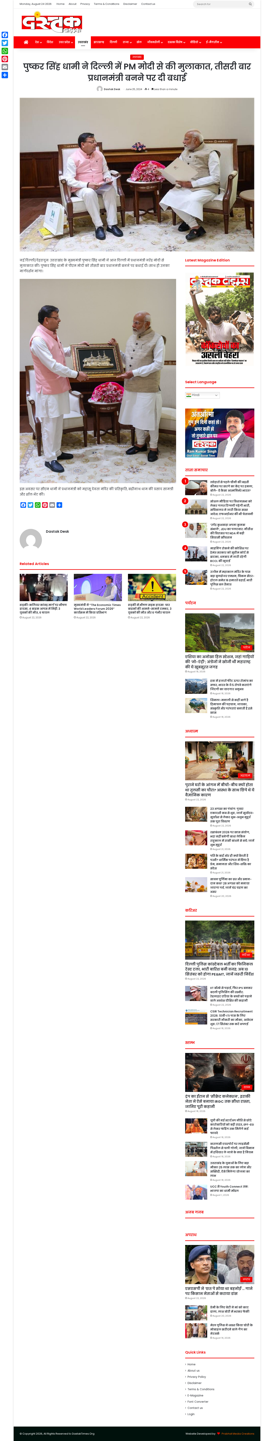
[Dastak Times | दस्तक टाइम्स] (52, 22)
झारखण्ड (99, 42)
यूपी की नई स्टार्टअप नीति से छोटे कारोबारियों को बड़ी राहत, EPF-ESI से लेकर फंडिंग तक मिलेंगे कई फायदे (232, 1126)
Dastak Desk (112, 89)
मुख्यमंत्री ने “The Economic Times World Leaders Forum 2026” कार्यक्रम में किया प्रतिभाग (97, 609)
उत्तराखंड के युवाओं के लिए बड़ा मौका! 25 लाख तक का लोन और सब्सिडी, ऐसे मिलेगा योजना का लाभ (230, 1169)
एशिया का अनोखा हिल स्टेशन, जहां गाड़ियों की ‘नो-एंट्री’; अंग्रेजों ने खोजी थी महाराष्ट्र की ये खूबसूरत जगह (219, 661)
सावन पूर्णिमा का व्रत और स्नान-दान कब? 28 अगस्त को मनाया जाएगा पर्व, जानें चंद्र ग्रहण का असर (231, 885)
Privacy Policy (197, 1377)
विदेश (50, 42)
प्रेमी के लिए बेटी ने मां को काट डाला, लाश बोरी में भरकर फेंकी (229, 1309)
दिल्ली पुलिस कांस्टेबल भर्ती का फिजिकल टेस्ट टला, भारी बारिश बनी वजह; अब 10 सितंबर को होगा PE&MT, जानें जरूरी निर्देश (219, 969)
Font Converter (198, 1402)
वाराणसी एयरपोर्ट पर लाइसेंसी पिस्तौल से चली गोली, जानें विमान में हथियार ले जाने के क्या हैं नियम (232, 1148)
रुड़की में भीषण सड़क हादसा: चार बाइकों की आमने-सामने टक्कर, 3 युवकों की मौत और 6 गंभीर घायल (150, 609)
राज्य (126, 42)
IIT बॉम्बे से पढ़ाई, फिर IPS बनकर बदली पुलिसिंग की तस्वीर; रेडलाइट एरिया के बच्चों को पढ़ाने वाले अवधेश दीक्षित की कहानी (231, 994)
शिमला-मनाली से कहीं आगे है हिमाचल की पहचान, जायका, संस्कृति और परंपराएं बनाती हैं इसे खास (231, 706)
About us (194, 1371)
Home (61, 4)
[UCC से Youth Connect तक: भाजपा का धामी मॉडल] (196, 1192)
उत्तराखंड (83, 42)
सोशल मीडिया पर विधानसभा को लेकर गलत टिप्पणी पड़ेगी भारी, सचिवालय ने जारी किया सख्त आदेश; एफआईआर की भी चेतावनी (231, 507)
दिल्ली (113, 42)
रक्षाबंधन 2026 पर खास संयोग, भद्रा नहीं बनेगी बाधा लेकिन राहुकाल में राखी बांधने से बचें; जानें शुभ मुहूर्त (232, 838)
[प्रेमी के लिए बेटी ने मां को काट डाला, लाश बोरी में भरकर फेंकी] (196, 1312)
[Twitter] (5, 43)
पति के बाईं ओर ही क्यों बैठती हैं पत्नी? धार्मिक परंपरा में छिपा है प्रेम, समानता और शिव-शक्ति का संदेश (230, 862)
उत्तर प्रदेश (64, 42)
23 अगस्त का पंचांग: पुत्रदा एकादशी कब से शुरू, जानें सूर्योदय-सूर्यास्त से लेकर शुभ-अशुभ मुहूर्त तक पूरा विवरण (232, 815)
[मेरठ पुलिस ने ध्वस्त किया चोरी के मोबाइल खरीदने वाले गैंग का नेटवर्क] (196, 1330)
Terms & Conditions (106, 4)
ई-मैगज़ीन (212, 42)
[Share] (5, 75)
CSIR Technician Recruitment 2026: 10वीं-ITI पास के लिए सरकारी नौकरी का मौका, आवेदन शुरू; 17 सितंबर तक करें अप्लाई (231, 1017)
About (72, 4)
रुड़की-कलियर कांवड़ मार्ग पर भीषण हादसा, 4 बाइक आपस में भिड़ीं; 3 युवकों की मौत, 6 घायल (43, 609)
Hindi (195, 395)
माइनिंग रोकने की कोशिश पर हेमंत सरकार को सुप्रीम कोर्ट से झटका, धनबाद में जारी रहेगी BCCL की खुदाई (229, 554)
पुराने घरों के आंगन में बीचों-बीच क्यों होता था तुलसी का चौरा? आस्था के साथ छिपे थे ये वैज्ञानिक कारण (219, 789)
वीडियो (194, 42)
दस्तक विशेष (175, 42)
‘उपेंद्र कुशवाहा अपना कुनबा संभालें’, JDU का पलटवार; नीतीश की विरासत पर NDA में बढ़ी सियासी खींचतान (231, 531)
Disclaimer (130, 4)
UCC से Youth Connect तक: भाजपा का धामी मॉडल (229, 1189)
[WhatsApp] (5, 51)
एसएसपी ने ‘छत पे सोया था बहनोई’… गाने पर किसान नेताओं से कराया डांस (219, 1291)
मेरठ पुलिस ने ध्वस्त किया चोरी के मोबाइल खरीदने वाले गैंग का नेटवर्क (231, 1329)
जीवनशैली (153, 42)
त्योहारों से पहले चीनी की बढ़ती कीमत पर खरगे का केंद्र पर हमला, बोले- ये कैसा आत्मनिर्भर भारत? (231, 486)
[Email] (5, 67)
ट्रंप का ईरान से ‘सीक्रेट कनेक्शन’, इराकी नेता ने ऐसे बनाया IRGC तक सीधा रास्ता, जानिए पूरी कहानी (218, 1101)
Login (191, 1414)
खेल (139, 42)
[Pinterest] (5, 59)
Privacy (85, 4)
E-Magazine (195, 1395)
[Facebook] (5, 35)
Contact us (148, 4)
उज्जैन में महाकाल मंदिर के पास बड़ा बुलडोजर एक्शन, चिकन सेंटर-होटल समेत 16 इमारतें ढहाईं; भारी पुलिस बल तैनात (232, 578)
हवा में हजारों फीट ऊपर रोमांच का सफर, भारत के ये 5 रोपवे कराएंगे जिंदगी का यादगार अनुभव (231, 685)
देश (37, 42)
